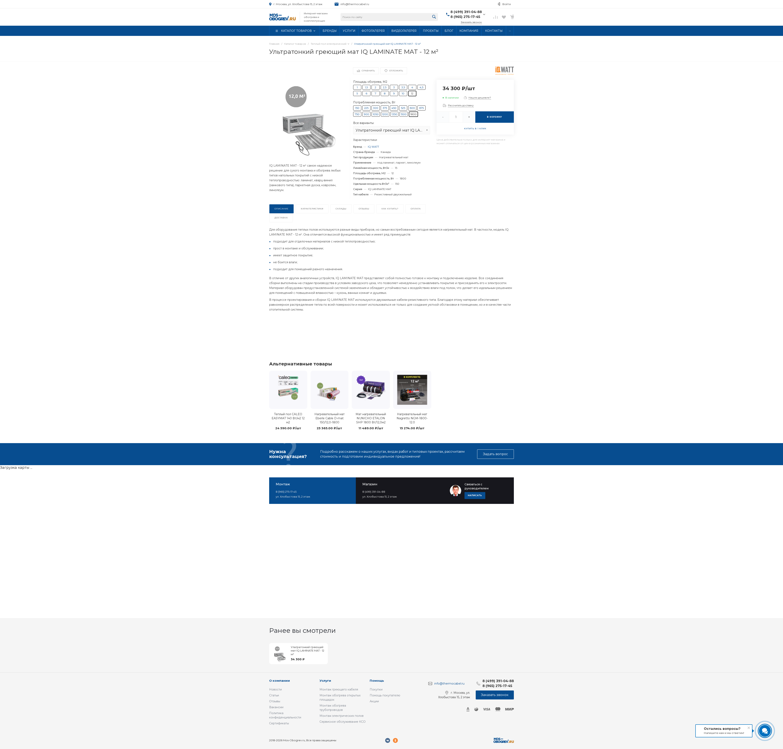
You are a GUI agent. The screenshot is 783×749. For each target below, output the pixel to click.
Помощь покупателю (385, 695)
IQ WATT (373, 146)
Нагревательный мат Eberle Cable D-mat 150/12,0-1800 (329, 418)
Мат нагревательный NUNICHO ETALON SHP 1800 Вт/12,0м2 (371, 418)
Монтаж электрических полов (342, 716)
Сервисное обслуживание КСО (343, 722)
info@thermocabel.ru (355, 4)
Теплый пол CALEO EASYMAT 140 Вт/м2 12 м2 (288, 418)
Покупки (376, 689)
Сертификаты (279, 723)
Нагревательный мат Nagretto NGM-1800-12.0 (412, 418)
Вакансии (276, 707)
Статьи (274, 695)
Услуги (325, 681)
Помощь (377, 681)
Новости (275, 689)
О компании (279, 681)
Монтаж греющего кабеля (339, 689)
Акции (374, 701)
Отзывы (274, 701)
